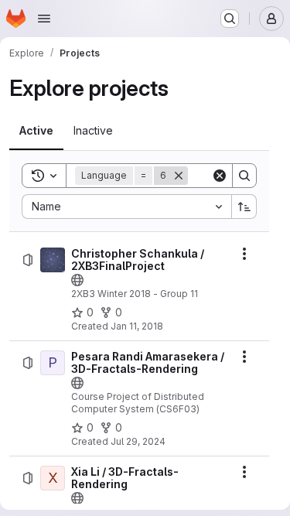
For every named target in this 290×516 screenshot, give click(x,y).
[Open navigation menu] (44, 18)
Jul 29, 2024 (138, 441)
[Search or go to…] (229, 18)
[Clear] (219, 175)
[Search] (244, 175)
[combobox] (126, 206)
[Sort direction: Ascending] (244, 206)
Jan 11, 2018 (137, 326)
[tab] (36, 130)
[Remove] (178, 175)
